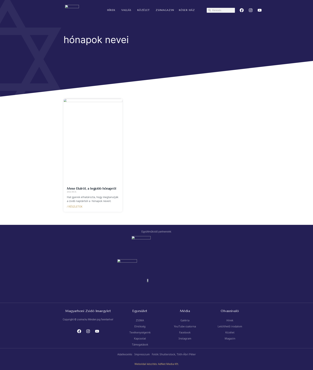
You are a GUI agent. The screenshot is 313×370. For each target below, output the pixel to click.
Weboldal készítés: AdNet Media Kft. (156, 364)
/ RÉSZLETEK (74, 206)
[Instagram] (251, 10)
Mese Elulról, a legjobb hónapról (91, 188)
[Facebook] (242, 10)
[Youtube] (260, 10)
